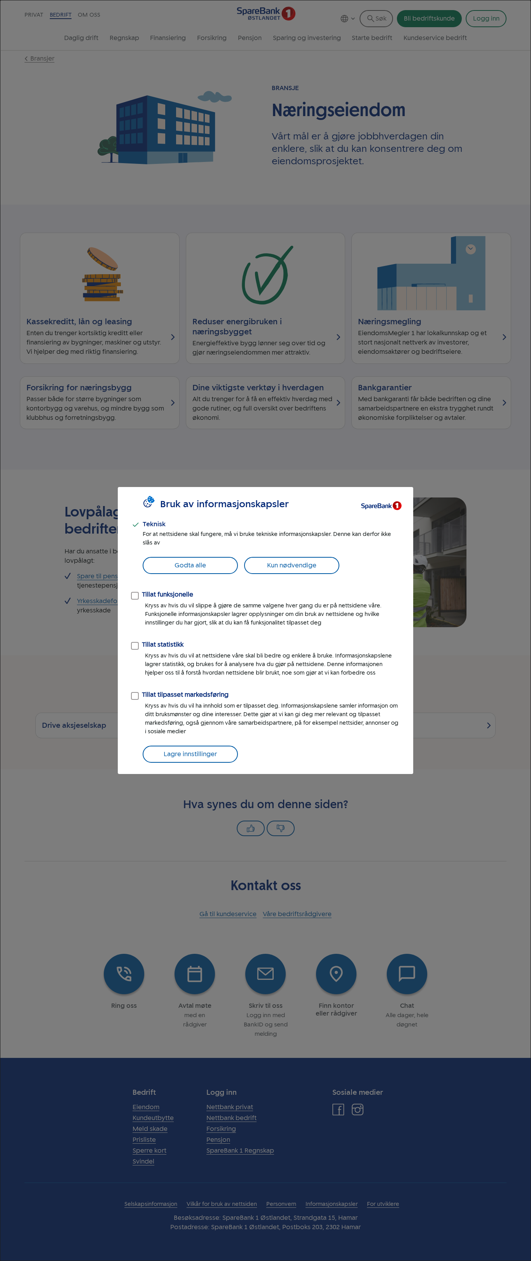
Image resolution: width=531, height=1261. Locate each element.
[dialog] (265, 630)
